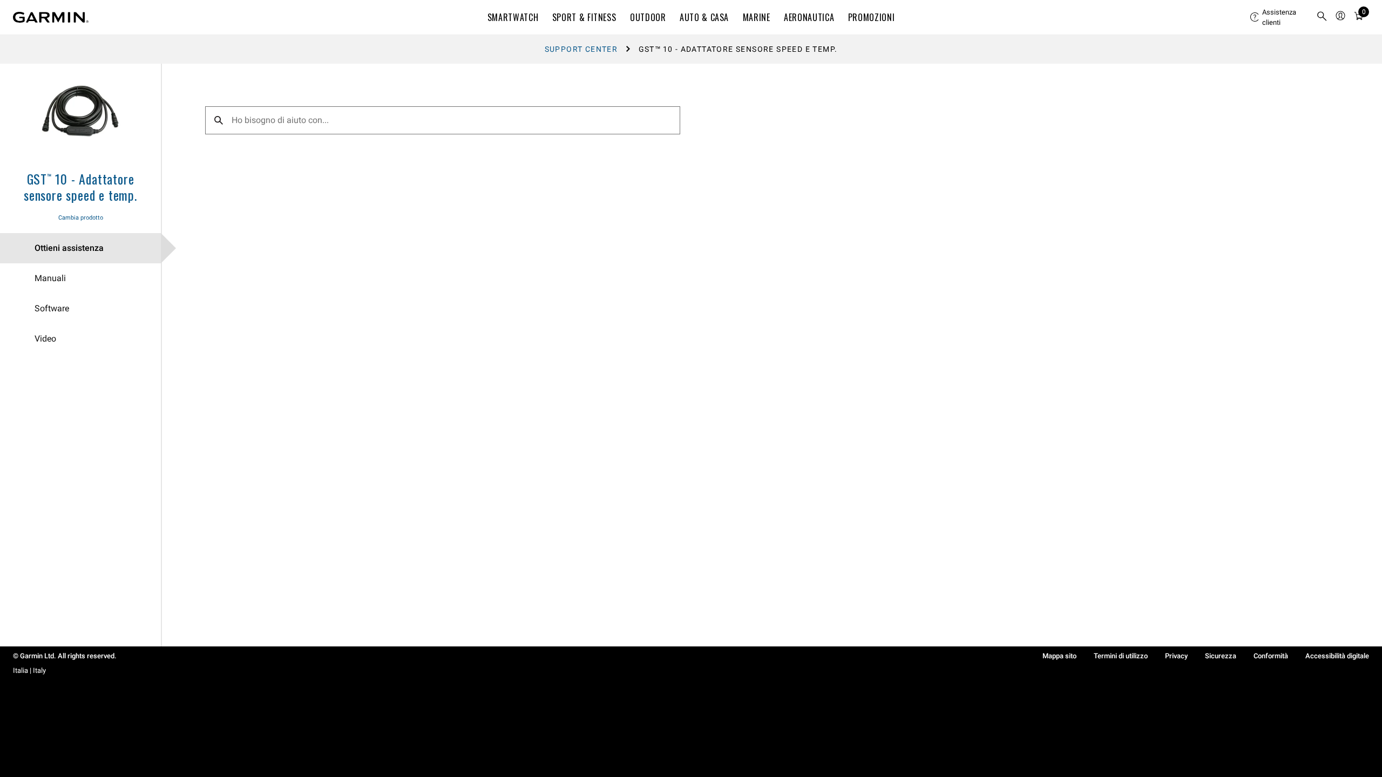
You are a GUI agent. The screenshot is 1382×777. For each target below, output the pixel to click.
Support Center (581, 49)
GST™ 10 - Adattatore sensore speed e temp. (80, 187)
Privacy (1176, 656)
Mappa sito (1059, 656)
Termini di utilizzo (1121, 656)
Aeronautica (809, 17)
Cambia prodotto (80, 217)
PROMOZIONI (871, 17)
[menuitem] (1279, 17)
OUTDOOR (648, 17)
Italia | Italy (29, 670)
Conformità (1271, 656)
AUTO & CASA (704, 17)
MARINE (756, 17)
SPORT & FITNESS (584, 17)
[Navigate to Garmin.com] (51, 17)
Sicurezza (1220, 656)
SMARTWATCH (512, 17)
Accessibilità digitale (1337, 656)
